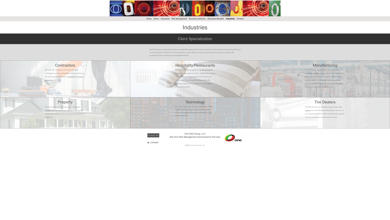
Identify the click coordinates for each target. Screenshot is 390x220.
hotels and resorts (206, 70)
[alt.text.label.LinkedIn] (148, 142)
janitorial (71, 77)
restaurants (192, 77)
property (48, 110)
